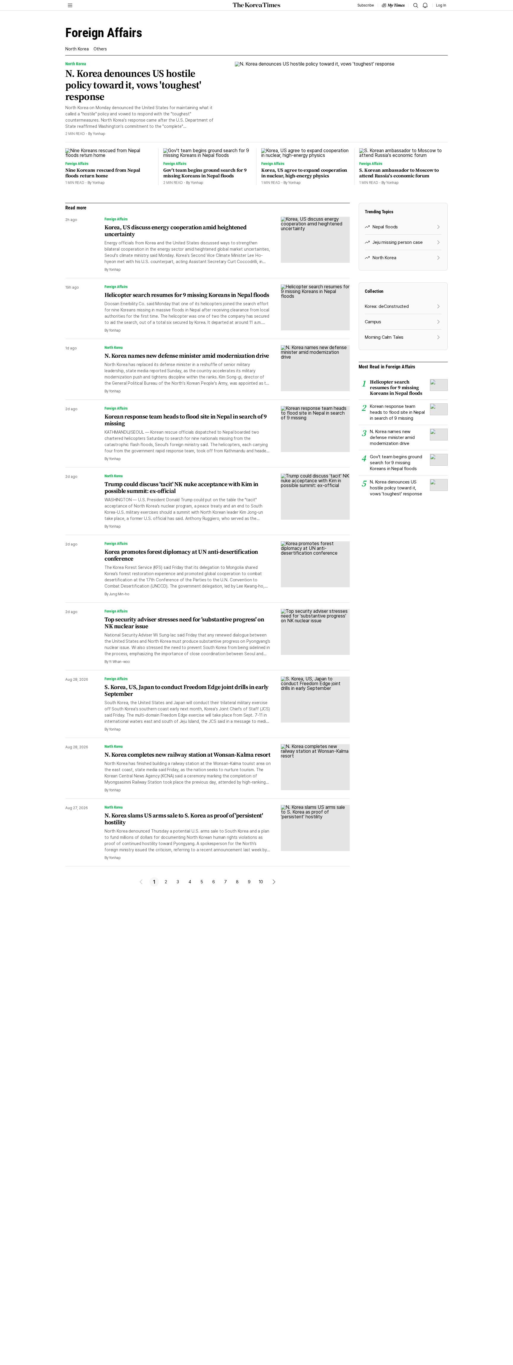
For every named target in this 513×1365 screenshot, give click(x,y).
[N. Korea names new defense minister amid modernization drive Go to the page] (310, 369)
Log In (441, 5)
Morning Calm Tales (384, 337)
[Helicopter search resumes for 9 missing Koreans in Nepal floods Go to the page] (310, 308)
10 (261, 881)
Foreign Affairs (116, 219)
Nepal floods (385, 227)
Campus (373, 321)
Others (100, 49)
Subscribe (365, 5)
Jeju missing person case (397, 242)
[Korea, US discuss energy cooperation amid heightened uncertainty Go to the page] (310, 244)
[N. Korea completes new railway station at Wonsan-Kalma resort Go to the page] (310, 768)
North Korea (77, 49)
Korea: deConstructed (387, 306)
